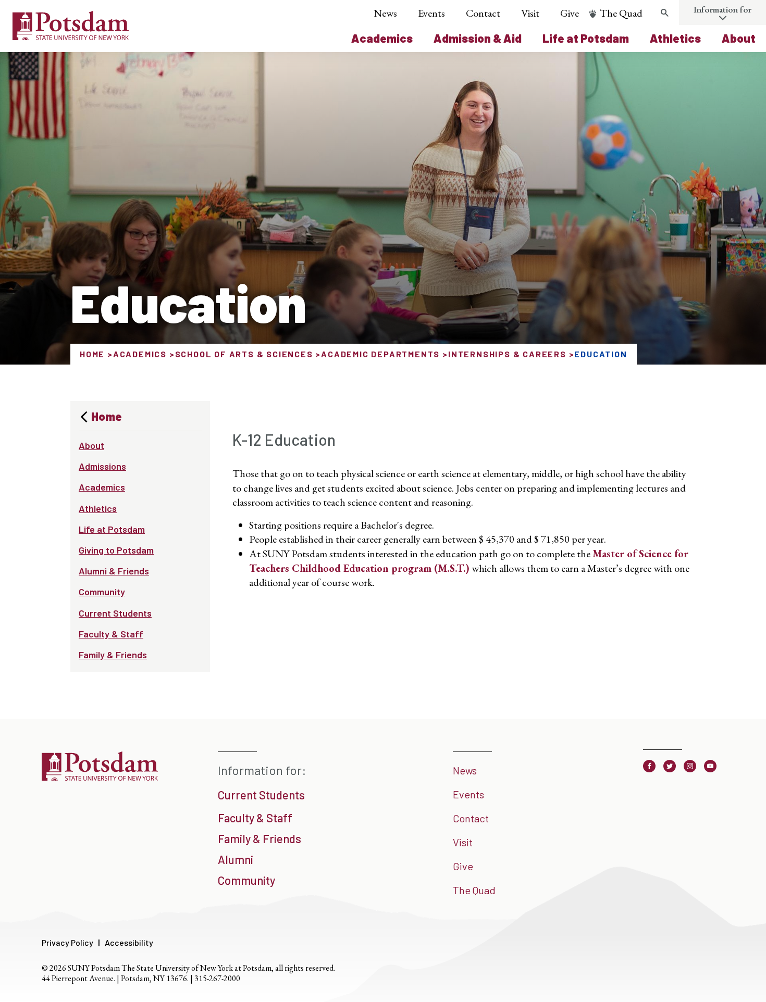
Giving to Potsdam (116, 550)
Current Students (115, 613)
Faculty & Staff (111, 634)
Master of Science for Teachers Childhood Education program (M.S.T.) (468, 561)
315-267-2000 (217, 978)
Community (102, 591)
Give (569, 13)
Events (431, 13)
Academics (382, 38)
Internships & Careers (507, 354)
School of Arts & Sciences (244, 354)
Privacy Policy (67, 942)
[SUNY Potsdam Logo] (71, 36)
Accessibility (129, 942)
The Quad (621, 13)
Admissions (102, 466)
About (739, 38)
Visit (530, 13)
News (385, 13)
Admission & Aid (478, 38)
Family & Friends (113, 654)
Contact (483, 13)
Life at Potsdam (585, 38)
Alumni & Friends (114, 571)
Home (92, 354)
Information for (722, 9)
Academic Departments (380, 354)
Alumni (235, 859)
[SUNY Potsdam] (100, 777)
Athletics (675, 38)
